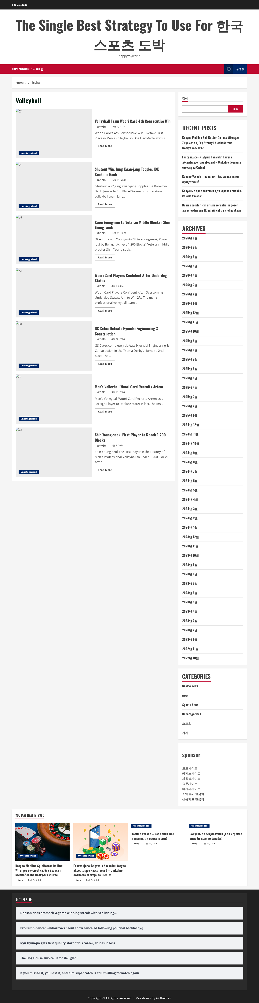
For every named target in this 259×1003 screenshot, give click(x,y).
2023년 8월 (190, 574)
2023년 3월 (190, 620)
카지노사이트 (191, 773)
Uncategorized (28, 153)
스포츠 (186, 723)
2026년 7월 (189, 247)
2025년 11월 (190, 322)
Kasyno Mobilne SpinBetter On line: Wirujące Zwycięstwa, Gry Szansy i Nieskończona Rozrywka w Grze (210, 142)
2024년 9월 (190, 452)
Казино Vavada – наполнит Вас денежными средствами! (152, 836)
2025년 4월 (190, 387)
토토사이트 (189, 768)
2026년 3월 (190, 285)
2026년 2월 (190, 294)
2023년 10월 (190, 555)
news (185, 695)
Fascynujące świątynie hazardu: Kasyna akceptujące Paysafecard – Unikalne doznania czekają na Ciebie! (211, 162)
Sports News (190, 704)
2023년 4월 (190, 611)
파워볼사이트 (191, 778)
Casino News (190, 686)
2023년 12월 (190, 537)
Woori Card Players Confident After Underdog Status (54, 292)
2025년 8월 (190, 350)
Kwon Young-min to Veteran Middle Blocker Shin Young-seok (54, 239)
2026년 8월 (190, 238)
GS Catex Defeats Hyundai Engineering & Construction (54, 346)
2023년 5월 (190, 602)
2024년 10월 (190, 443)
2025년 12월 (190, 312)
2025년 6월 (190, 368)
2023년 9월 (190, 564)
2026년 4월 (190, 275)
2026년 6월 (190, 256)
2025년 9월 (190, 341)
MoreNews (143, 998)
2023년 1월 (189, 639)
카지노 (186, 732)
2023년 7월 (189, 583)
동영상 (240, 69)
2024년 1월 (189, 527)
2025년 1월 (189, 415)
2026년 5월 (190, 266)
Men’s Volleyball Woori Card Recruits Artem (54, 399)
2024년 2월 (190, 518)
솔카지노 (101, 126)
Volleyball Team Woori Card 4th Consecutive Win (54, 133)
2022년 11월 (190, 648)
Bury (20, 880)
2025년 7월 (189, 359)
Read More (106, 146)
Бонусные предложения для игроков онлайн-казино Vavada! (215, 836)
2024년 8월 (190, 462)
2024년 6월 (190, 480)
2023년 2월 (190, 630)
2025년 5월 (190, 378)
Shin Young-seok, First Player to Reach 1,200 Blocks (54, 452)
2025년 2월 (190, 406)
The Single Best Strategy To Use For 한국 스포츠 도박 (129, 34)
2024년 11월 (190, 434)
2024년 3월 (190, 508)
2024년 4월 (190, 499)
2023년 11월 (190, 546)
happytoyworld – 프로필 (27, 69)
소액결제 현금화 (193, 794)
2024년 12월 (190, 424)
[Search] (220, 69)
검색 (185, 98)
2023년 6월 (190, 592)
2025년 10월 (190, 331)
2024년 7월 (190, 471)
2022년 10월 (190, 658)
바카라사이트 (191, 789)
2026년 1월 (189, 303)
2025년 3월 (190, 396)
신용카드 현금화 (193, 799)
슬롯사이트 (189, 784)
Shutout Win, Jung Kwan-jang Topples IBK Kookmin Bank (54, 186)
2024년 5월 (190, 490)
